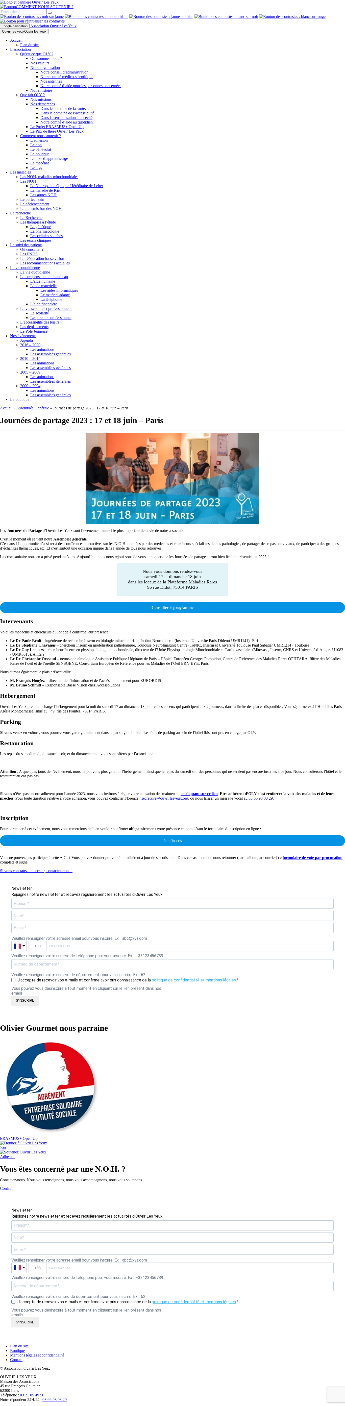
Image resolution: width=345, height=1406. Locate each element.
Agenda (26, 340)
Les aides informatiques (59, 290)
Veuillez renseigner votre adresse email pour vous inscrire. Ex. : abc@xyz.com (79, 938)
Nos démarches (42, 104)
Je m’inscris (172, 840)
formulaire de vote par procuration (312, 857)
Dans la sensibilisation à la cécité (66, 117)
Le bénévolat (40, 149)
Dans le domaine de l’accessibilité (67, 113)
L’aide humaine (42, 281)
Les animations (42, 349)
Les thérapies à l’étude (38, 222)
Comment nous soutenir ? (40, 136)
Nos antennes (51, 81)
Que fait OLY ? (32, 95)
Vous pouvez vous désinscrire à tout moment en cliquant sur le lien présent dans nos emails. (86, 991)
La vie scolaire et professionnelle (46, 308)
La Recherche (31, 217)
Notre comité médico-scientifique (66, 77)
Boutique (17, 1350)
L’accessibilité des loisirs (39, 322)
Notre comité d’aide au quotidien (66, 122)
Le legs (36, 167)
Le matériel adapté (55, 295)
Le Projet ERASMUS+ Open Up (57, 127)
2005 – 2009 (30, 372)
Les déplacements (34, 327)
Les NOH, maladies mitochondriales (49, 177)
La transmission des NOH (41, 208)
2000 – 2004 (30, 386)
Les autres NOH (43, 195)
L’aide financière (43, 304)
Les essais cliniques (35, 240)
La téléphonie (51, 299)
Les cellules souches (46, 236)
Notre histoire (41, 90)
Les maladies (20, 172)
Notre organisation (45, 67)
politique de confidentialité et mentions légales (194, 980)
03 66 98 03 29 (261, 798)
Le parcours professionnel (50, 317)
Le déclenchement (34, 204)
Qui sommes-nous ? (46, 58)
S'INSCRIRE (25, 1000)
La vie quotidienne (25, 267)
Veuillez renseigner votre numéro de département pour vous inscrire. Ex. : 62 (78, 974)
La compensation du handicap (44, 277)
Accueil (16, 40)
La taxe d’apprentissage (49, 158)
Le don (36, 145)
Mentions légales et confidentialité (37, 1355)
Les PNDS (29, 254)
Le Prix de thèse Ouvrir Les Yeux (57, 131)
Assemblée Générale (32, 408)
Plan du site (29, 45)
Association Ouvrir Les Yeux (53, 26)
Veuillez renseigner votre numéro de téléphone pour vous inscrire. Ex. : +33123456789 (87, 955)
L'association (20, 49)
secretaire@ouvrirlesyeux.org (164, 798)
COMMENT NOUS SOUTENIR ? (44, 7)
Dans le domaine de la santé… (64, 108)
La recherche (20, 213)
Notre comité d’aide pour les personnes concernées (80, 86)
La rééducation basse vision (42, 258)
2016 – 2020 (30, 345)
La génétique (40, 227)
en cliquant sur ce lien (199, 794)
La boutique (40, 154)
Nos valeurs (39, 63)
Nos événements (23, 336)
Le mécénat (39, 163)
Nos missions (41, 99)
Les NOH (28, 181)
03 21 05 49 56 (32, 1395)
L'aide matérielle (43, 286)
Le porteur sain (32, 199)
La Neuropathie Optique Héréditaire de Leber (66, 186)
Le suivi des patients (26, 245)
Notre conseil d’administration (64, 72)
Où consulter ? (31, 249)
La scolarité (39, 313)
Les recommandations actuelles (45, 263)
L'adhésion (39, 140)
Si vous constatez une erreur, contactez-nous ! (36, 871)
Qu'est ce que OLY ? (36, 54)
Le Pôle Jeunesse (33, 331)
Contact (16, 1360)
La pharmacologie (44, 231)
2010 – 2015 (30, 358)
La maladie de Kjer (45, 190)
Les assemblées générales (50, 354)
